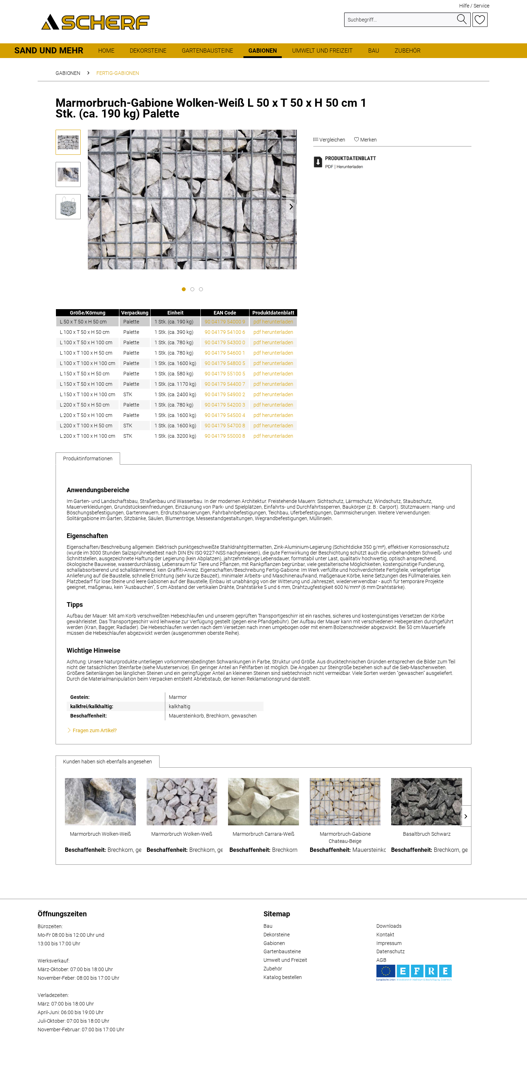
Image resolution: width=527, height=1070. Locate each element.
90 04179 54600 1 (225, 353)
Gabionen (274, 943)
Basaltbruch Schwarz (427, 834)
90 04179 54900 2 (225, 394)
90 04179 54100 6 (225, 332)
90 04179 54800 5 (225, 363)
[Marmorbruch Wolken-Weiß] (100, 802)
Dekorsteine (277, 934)
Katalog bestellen (283, 977)
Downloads (389, 926)
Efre (414, 973)
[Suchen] (462, 20)
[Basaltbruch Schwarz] (426, 802)
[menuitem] (407, 23)
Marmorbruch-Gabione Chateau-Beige (345, 837)
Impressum (389, 943)
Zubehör (273, 968)
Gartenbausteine (282, 951)
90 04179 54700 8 (225, 425)
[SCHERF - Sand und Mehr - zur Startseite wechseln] (95, 21)
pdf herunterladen (273, 322)
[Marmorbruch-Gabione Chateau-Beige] (345, 802)
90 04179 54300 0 (225, 342)
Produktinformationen (88, 458)
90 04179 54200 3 (225, 405)
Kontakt (385, 934)
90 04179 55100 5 (225, 373)
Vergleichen (331, 140)
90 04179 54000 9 (225, 322)
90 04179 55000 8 (225, 436)
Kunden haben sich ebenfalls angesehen (107, 761)
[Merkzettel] (480, 20)
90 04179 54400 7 (225, 384)
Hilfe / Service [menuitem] (474, 6)
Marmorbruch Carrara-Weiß (263, 834)
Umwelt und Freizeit (285, 960)
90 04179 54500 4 (225, 415)
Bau (268, 926)
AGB (381, 960)
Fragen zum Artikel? (94, 730)
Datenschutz (390, 951)
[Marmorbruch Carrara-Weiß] (263, 802)
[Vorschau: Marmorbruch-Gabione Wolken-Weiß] (68, 142)
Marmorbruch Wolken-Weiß (100, 834)
